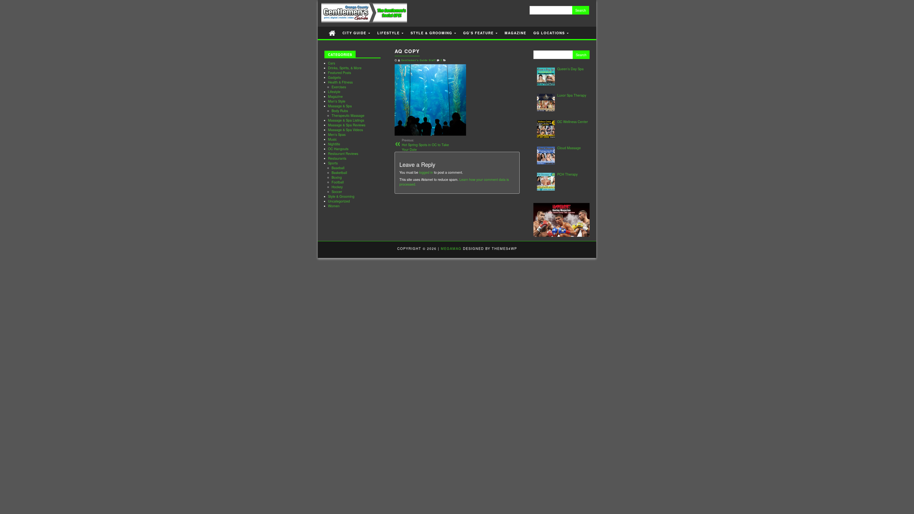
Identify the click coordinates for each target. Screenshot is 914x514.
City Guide (355, 32)
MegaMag (451, 248)
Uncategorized (339, 201)
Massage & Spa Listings (346, 120)
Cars (331, 63)
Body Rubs (340, 110)
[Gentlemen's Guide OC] (332, 33)
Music (332, 139)
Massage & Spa (340, 106)
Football (338, 182)
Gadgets (334, 77)
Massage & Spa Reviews (346, 125)
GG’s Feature (479, 32)
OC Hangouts (338, 148)
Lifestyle (389, 32)
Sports (333, 163)
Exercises (339, 86)
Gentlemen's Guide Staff (418, 60)
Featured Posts (339, 72)
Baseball (338, 167)
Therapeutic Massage (348, 115)
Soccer (337, 191)
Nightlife (334, 144)
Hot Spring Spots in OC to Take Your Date (425, 145)
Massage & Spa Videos (345, 129)
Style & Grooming (432, 32)
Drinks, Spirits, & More (345, 67)
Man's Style (336, 101)
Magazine (515, 32)
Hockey (337, 186)
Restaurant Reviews (343, 153)
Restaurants (337, 158)
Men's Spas (337, 134)
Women (334, 205)
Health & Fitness (340, 82)
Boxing (337, 177)
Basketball (339, 172)
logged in (426, 172)
